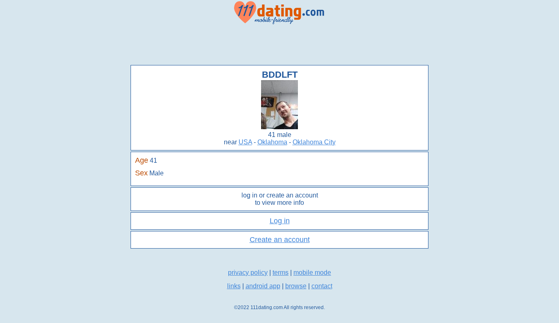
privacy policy (248, 272)
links (234, 286)
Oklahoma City (314, 142)
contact (321, 286)
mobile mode (312, 272)
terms (281, 272)
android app (263, 286)
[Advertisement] (279, 45)
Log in (280, 221)
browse (296, 286)
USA (245, 142)
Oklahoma (272, 142)
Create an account (280, 240)
